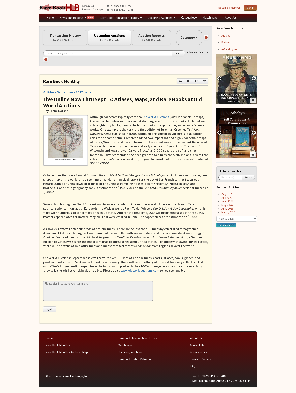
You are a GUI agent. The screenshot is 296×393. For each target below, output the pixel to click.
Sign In (250, 7)
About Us (231, 17)
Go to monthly (226, 224)
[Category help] (206, 37)
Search (178, 53)
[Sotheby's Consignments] (236, 133)
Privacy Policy (198, 352)
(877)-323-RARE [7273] (120, 9)
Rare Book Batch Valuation (135, 359)
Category (187, 37)
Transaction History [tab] (65, 37)
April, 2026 (227, 208)
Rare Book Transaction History (120, 18)
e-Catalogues (229, 49)
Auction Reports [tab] (151, 37)
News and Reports (72, 18)
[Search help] (45, 59)
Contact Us (197, 345)
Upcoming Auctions (160, 18)
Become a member (229, 7)
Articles (225, 35)
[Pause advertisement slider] (253, 100)
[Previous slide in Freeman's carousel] (219, 78)
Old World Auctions (156, 117)
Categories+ (189, 17)
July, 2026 (226, 198)
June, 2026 (227, 201)
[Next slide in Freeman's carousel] (254, 78)
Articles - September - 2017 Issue (67, 92)
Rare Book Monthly (58, 345)
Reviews (226, 42)
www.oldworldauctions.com (140, 270)
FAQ (192, 366)
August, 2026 (228, 194)
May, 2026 (227, 205)
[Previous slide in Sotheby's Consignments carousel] (219, 132)
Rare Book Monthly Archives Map (67, 352)
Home (50, 17)
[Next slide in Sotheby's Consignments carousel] (254, 132)
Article (225, 171)
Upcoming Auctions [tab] (109, 37)
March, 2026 (228, 212)
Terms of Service (201, 359)
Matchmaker (211, 17)
